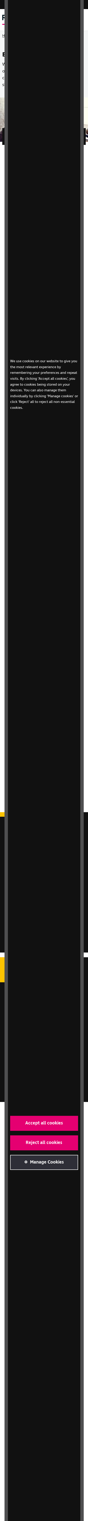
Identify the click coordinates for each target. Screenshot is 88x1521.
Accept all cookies (44, 1123)
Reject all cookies (44, 1143)
